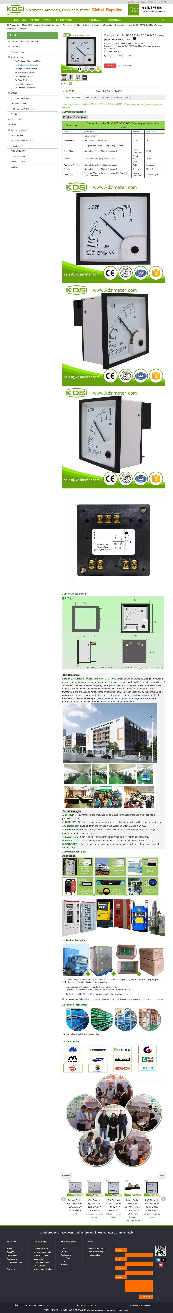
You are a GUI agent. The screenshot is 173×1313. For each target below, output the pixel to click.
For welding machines (23, 84)
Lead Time (65, 1258)
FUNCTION (16, 47)
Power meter (39, 1266)
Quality (64, 1252)
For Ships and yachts (23, 76)
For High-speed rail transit (25, 69)
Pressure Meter (17, 52)
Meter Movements (18, 103)
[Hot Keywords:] (163, 20)
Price (63, 1261)
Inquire (110, 65)
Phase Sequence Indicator (22, 140)
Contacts (144, 2)
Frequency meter (41, 1255)
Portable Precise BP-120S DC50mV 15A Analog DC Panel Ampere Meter (75, 1207)
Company (136, 2)
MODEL (14, 93)
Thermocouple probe (20, 162)
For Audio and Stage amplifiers (27, 61)
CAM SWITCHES (18, 151)
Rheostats (15, 146)
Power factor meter (42, 1262)
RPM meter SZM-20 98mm (22, 109)
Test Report (91, 97)
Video (129, 2)
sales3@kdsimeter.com (155, 11)
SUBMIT (146, 1296)
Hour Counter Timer (19, 156)
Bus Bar (14, 114)
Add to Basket (126, 66)
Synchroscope (17, 135)
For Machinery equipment (25, 72)
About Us (11, 1252)
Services (64, 1264)
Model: (66, 91)
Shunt (13, 125)
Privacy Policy (123, 1310)
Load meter (39, 1259)
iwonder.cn (110, 1310)
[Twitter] (163, 1260)
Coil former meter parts (21, 98)
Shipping (105, 97)
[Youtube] (161, 1264)
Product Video (94, 1255)
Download (11, 1269)
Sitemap (90, 1310)
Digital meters (16, 119)
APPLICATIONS (17, 57)
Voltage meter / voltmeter (44, 1269)
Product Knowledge (96, 1252)
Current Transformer (19, 130)
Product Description (72, 97)
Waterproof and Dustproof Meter (24, 41)
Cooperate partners (15, 1262)
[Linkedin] (158, 1260)
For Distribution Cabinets (26, 65)
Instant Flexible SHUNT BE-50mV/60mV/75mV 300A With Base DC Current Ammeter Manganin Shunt (133, 1210)
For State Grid (20, 80)
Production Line (121, 97)
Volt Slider (15, 167)
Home (9, 1248)
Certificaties (12, 1255)
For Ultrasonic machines (24, 88)
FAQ (151, 2)
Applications (12, 1259)
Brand (63, 1248)
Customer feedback (96, 1248)
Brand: (99, 91)
